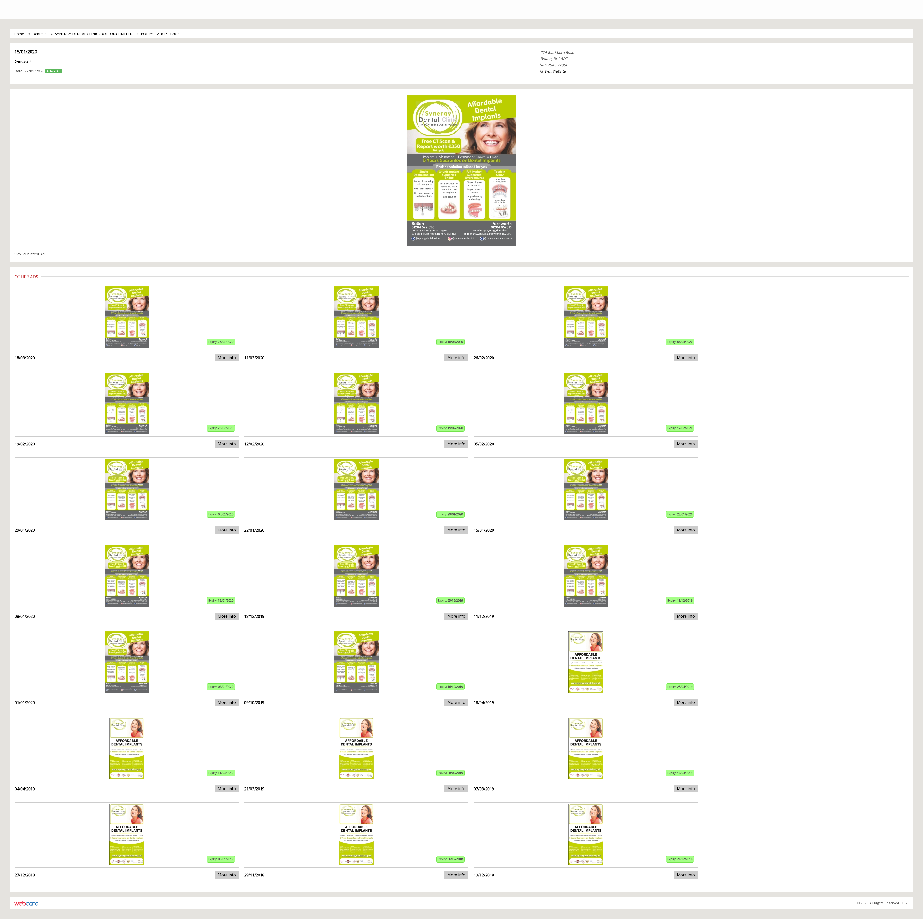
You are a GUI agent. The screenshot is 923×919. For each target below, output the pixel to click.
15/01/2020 (25, 52)
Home (19, 33)
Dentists (39, 33)
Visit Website (555, 71)
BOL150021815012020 (161, 33)
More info (227, 357)
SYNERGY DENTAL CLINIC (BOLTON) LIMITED (93, 33)
